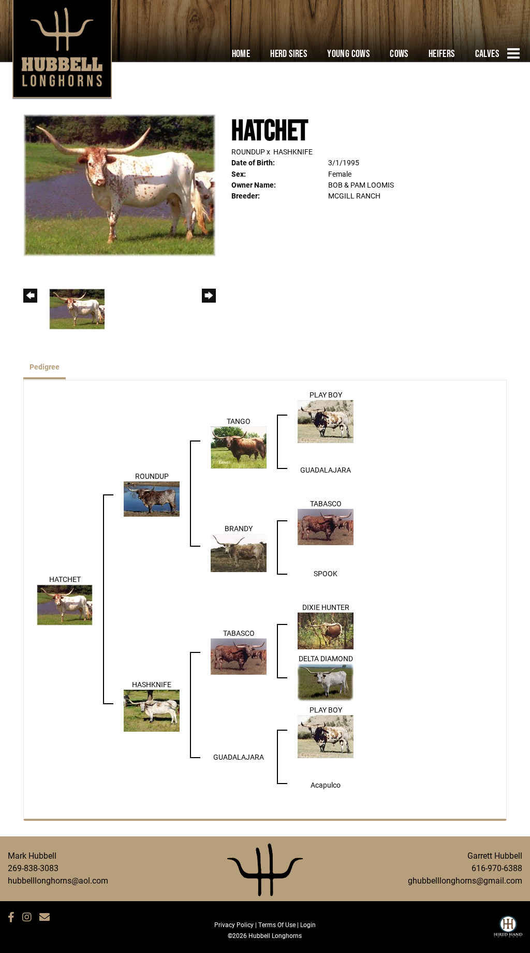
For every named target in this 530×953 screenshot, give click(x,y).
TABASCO (326, 503)
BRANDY (239, 528)
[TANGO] (239, 446)
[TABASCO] (326, 526)
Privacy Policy (234, 924)
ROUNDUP (248, 152)
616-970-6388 (497, 867)
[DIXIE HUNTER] (326, 630)
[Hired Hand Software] (508, 931)
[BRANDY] (239, 552)
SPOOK (325, 573)
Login (308, 924)
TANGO (239, 421)
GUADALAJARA (325, 470)
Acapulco (326, 785)
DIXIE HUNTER (325, 607)
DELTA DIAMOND (326, 658)
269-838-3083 (33, 867)
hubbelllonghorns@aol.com (58, 880)
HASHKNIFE (293, 152)
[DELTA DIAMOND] (326, 682)
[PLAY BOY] (326, 420)
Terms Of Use (277, 924)
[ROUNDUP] (152, 498)
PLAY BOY (326, 395)
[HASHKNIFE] (152, 710)
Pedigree (45, 367)
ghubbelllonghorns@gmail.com (465, 880)
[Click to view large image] (119, 184)
